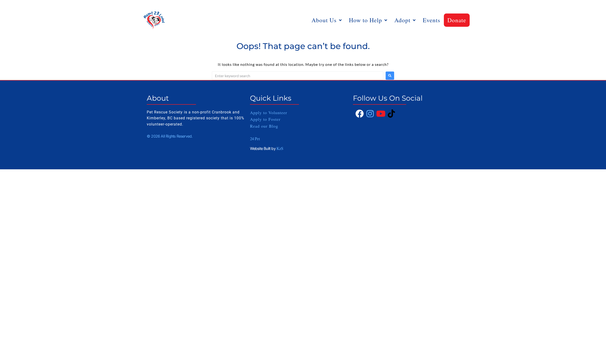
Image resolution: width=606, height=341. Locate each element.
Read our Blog (264, 126)
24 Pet (255, 138)
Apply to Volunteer (268, 112)
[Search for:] (297, 75)
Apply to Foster (266, 119)
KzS (279, 148)
